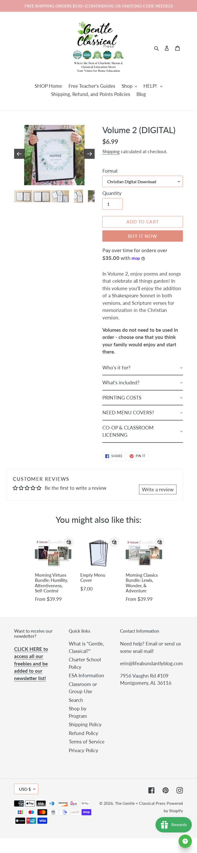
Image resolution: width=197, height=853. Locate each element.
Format (110, 171)
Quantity (112, 193)
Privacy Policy (83, 750)
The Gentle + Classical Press (140, 803)
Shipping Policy (85, 724)
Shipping (111, 151)
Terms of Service (86, 741)
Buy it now (142, 236)
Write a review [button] (158, 489)
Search (76, 700)
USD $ (25, 789)
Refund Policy (83, 733)
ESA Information (86, 675)
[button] (69, 542)
